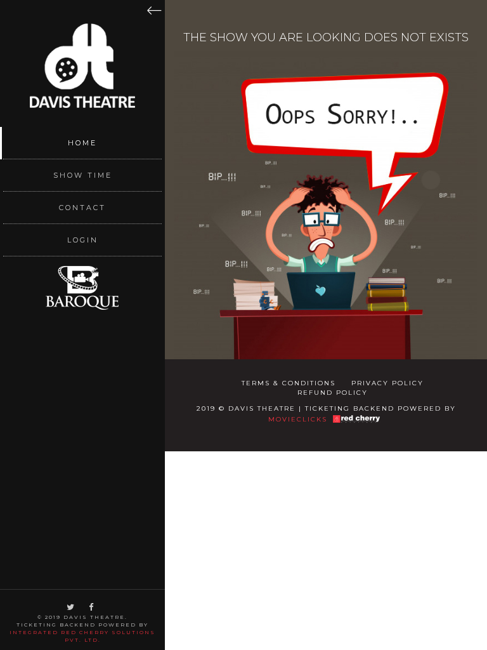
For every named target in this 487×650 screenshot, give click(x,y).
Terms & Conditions (288, 383)
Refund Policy (332, 392)
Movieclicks (297, 419)
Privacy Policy (387, 383)
